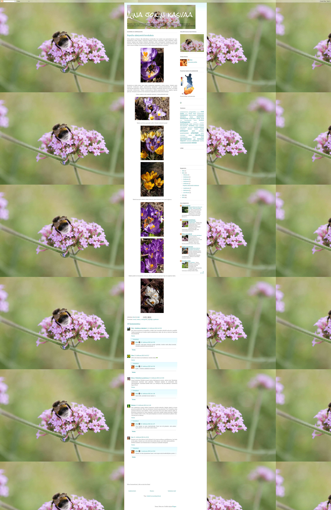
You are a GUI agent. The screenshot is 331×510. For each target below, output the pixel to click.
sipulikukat (156, 319)
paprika (202, 129)
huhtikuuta (186, 183)
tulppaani (183, 140)
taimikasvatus (186, 139)
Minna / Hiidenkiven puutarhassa (140, 378)
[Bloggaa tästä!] (145, 317)
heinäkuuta (186, 177)
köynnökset (195, 124)
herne (194, 113)
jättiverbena (183, 117)
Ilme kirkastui (192, 262)
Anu (132, 437)
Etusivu (152, 491)
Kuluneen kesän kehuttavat (195, 235)
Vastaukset (136, 339)
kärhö (190, 124)
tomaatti (200, 139)
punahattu (201, 131)
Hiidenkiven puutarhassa (188, 220)
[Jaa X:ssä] (147, 317)
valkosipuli (189, 140)
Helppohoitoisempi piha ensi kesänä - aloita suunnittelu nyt (195, 208)
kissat (202, 118)
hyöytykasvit (184, 115)
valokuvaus (195, 140)
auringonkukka (192, 112)
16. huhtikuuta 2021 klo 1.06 (148, 393)
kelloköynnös (184, 118)
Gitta (132, 355)
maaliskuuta (186, 188)
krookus (139, 319)
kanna (191, 117)
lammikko (201, 124)
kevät (134, 319)
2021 (183, 173)
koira (181, 120)
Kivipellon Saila (186, 261)
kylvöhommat (184, 124)
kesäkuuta (186, 179)
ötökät (194, 143)
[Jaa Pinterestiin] (150, 317)
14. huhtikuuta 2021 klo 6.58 (154, 328)
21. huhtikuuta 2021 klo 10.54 (141, 437)
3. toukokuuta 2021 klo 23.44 (148, 451)
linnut (197, 125)
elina (137, 342)
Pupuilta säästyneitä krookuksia (191, 185)
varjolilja (202, 140)
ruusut (190, 135)
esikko (186, 113)
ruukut (202, 133)
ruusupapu (182, 135)
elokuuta (185, 174)
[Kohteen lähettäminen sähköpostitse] (144, 317)
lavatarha (191, 125)
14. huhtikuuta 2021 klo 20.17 (141, 355)
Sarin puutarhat (186, 205)
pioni (193, 131)
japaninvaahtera (192, 115)
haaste (190, 113)
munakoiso (182, 128)
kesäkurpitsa (192, 118)
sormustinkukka (183, 137)
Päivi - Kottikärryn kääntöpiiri (139, 328)
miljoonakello (190, 127)
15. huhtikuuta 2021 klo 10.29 (156, 378)
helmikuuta (186, 190)
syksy (194, 137)
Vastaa (133, 336)
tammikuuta (186, 192)
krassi (195, 120)
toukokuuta (186, 181)
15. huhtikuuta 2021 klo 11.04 (143, 405)
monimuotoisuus (199, 127)
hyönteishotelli (200, 113)
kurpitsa (195, 122)
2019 (183, 197)
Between (133, 405)
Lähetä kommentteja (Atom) (154, 496)
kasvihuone (200, 117)
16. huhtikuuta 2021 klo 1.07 (148, 424)
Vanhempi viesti (172, 491)
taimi (202, 137)
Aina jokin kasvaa (160, 14)
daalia (182, 113)
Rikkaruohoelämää (187, 234)
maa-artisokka (183, 127)
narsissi (190, 129)
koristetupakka (188, 120)
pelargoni (184, 131)
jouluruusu (200, 115)
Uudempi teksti (132, 491)
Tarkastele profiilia (192, 62)
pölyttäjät (150, 319)
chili (202, 112)
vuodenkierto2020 (185, 143)
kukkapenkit (144, 319)
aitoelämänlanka (184, 111)
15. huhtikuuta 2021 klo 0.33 (148, 342)
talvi (194, 139)
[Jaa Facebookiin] (149, 317)
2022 (183, 170)
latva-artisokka (183, 125)
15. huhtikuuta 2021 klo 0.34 (148, 366)
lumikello (201, 125)
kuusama (202, 122)
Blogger (174, 506)
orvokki (196, 128)
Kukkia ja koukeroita (187, 246)
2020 (183, 195)
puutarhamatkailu (184, 133)
